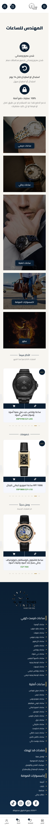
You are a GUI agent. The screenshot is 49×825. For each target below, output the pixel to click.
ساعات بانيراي (39, 645)
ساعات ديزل (40, 720)
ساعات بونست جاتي (37, 741)
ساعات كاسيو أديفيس (36, 658)
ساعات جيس (39, 694)
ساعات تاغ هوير (38, 641)
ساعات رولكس (38, 649)
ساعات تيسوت (39, 666)
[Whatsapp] (28, 803)
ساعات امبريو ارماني (36, 707)
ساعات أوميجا (39, 624)
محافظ (41, 790)
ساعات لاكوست (38, 728)
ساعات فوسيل (38, 711)
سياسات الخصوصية (37, 760)
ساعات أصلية (37, 684)
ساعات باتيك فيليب (37, 628)
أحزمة (42, 782)
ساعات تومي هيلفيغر (36, 703)
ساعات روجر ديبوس (37, 637)
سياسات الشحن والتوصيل (34, 765)
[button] (13, 406)
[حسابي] (5, 6)
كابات (42, 786)
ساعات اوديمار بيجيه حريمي (34, 675)
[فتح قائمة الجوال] (44, 6)
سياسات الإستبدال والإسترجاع (33, 769)
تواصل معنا (40, 756)
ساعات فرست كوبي (33, 618)
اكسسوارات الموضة (24, 302)
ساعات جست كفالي (37, 732)
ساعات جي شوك (38, 654)
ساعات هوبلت (39, 632)
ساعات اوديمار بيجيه (36, 662)
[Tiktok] (13, 803)
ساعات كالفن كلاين (36, 737)
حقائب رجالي (39, 794)
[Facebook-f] (36, 803)
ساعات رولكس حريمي (36, 671)
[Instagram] (21, 803)
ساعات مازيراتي (38, 724)
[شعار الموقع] (33, 6)
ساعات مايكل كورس (36, 715)
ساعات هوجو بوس (37, 699)
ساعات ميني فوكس (36, 690)
